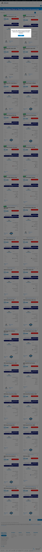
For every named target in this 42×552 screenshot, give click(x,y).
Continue (21, 35)
